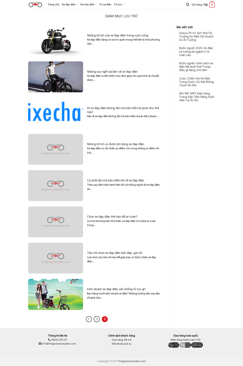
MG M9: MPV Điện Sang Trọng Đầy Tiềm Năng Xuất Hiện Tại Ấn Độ (196, 97)
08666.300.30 (59, 339)
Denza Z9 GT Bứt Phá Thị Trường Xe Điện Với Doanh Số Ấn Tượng (196, 37)
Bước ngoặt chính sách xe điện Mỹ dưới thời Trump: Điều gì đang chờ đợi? (196, 67)
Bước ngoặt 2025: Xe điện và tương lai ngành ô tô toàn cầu (196, 52)
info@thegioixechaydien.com (59, 343)
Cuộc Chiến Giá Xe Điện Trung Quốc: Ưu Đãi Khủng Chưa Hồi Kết (196, 82)
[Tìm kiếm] (187, 4)
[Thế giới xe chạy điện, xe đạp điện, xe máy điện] (35, 4)
